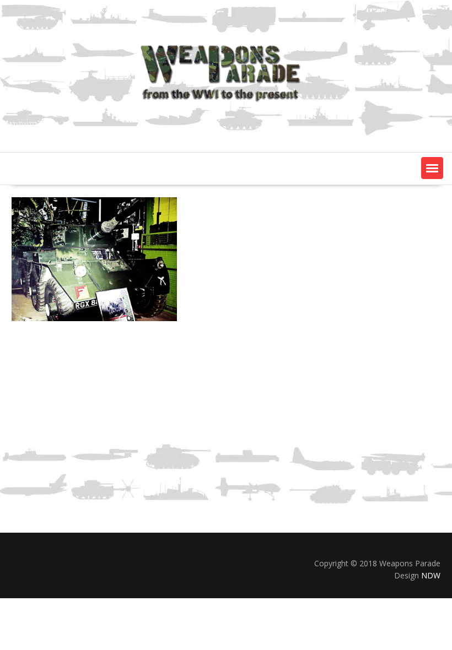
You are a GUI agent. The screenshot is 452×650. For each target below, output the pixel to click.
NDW (430, 575)
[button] (432, 168)
